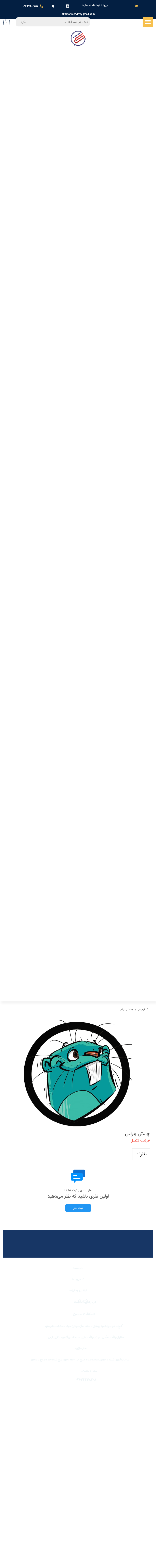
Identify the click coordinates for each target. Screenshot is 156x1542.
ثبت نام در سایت (91, 5)
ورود (105, 5)
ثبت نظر (78, 1208)
